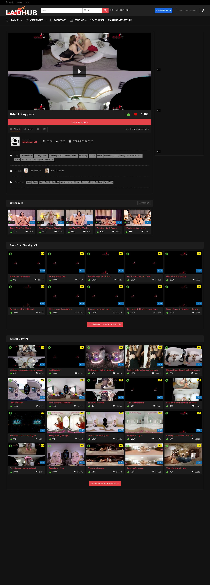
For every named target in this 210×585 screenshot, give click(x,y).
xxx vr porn (38, 160)
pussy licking (119, 156)
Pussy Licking (87, 182)
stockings (83, 156)
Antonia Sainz (27, 156)
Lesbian (55, 182)
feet (140, 156)
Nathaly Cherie (41, 156)
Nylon (76, 182)
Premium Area (163, 10)
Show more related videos (105, 483)
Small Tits (108, 182)
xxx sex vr (49, 160)
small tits (108, 156)
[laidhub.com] (22, 10)
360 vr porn (27, 160)
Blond (35, 182)
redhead (66, 156)
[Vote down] (135, 114)
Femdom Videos (22, 2)
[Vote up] (128, 114)
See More (144, 203)
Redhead (98, 182)
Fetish (47, 182)
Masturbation (66, 182)
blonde (74, 156)
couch (99, 156)
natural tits (131, 156)
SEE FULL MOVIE (79, 122)
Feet (41, 182)
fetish (17, 160)
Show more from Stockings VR (105, 324)
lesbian (92, 156)
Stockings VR (29, 142)
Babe (28, 182)
